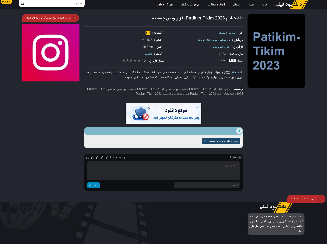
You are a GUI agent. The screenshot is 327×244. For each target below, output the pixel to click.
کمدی (232, 33)
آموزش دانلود (165, 4)
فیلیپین (147, 54)
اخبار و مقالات (216, 4)
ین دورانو (225, 40)
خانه (265, 4)
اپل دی (201, 40)
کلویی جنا (212, 40)
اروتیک (223, 33)
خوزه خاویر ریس (220, 47)
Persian (6, 2)
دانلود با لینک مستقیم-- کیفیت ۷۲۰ (221, 141)
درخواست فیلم (190, 4)
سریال (237, 4)
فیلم (251, 4)
